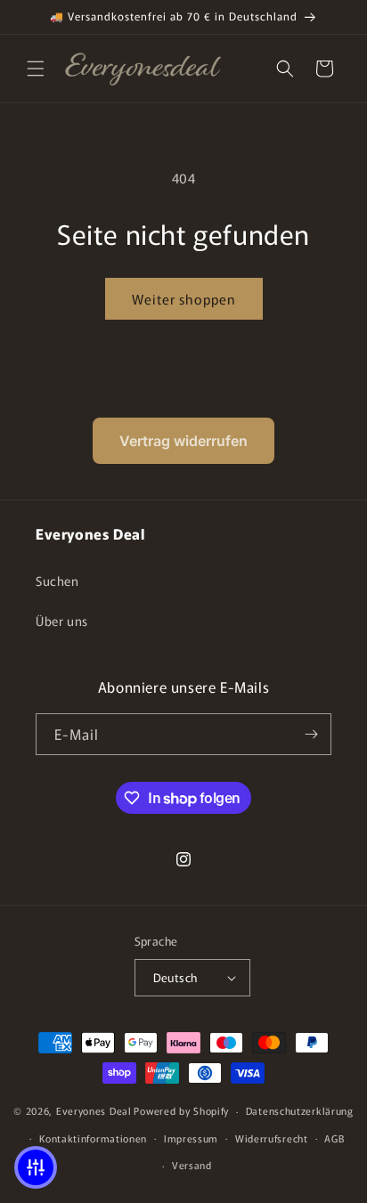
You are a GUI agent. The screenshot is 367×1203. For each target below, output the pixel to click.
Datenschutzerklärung (300, 1110)
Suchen (57, 580)
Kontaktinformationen (93, 1138)
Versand (192, 1165)
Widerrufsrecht (271, 1138)
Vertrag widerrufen (183, 441)
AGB (334, 1138)
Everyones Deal (94, 1110)
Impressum (191, 1138)
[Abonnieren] (310, 734)
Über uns (62, 621)
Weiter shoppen (184, 298)
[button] (35, 68)
